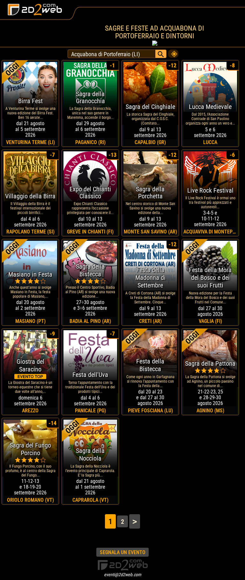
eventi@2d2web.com (122, 574)
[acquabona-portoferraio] (173, 52)
